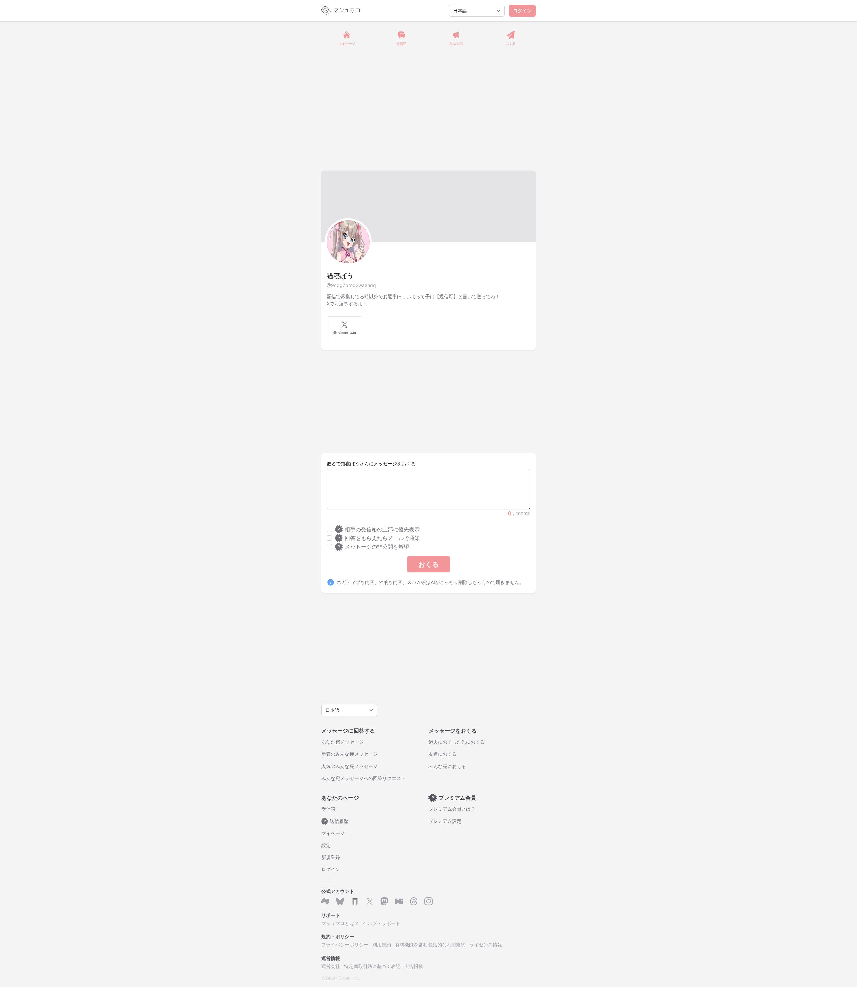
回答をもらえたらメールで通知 (379, 538)
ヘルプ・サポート (381, 923)
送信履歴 (336, 821)
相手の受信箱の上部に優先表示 (379, 529)
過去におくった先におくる (456, 742)
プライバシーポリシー (344, 944)
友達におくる (442, 754)
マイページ (333, 833)
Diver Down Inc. (343, 978)
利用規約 (381, 944)
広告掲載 (413, 966)
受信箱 (328, 809)
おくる (428, 564)
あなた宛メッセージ (342, 742)
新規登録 (330, 857)
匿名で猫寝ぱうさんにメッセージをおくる (371, 463)
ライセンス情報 (485, 944)
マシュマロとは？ (340, 923)
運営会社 (330, 966)
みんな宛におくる (447, 766)
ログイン (522, 10)
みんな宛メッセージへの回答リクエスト (363, 778)
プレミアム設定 (444, 821)
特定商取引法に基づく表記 (372, 966)
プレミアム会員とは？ (451, 809)
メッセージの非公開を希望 (373, 546)
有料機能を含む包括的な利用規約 (430, 944)
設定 (326, 845)
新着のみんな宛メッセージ (349, 754)
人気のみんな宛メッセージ (349, 766)
